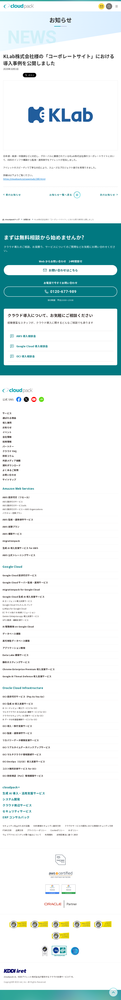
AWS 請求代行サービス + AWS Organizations (23, 509)
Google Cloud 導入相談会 (32, 346)
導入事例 (7, 423)
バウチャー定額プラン (12, 513)
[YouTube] (33, 399)
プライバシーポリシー (37, 830)
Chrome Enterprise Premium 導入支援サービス (29, 669)
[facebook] (18, 399)
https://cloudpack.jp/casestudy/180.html (24, 178)
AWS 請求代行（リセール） (17, 497)
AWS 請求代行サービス (13, 502)
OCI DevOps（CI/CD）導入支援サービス (24, 761)
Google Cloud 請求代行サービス (20, 575)
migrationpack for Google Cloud (21, 589)
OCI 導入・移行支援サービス (17, 726)
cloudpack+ (11, 787)
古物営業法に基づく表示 (67, 835)
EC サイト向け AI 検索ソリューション (19, 612)
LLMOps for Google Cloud (14, 609)
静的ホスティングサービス (16, 662)
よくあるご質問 (10, 470)
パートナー (8, 446)
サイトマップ (9, 479)
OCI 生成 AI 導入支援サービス (18, 703)
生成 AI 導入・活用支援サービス (24, 793)
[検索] (109, 6)
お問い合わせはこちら (63, 270)
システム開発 (11, 799)
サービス (7, 413)
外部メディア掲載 (11, 460)
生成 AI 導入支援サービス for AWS (20, 548)
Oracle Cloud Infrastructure (23, 687)
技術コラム (8, 456)
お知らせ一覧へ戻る (60, 194)
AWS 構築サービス (12, 533)
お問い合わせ (9, 475)
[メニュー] (116, 6)
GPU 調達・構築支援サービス (16, 620)
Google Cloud (12, 566)
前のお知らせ (13, 194)
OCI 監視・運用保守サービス (17, 733)
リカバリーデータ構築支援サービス (21, 740)
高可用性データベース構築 (16, 640)
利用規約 (49, 835)
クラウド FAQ (10, 451)
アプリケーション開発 (14, 647)
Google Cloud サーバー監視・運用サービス (25, 582)
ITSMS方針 (7, 830)
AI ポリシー (73, 830)
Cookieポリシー (57, 830)
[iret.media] (41, 399)
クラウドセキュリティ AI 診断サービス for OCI (23, 716)
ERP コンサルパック (16, 817)
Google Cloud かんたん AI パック (17, 605)
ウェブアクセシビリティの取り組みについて (22, 835)
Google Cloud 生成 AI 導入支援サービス (23, 596)
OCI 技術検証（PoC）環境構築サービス (23, 775)
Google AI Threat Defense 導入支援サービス (27, 676)
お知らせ (27, 219)
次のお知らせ (107, 194)
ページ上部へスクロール (117, 992)
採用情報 (7, 441)
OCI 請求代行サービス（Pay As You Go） (24, 696)
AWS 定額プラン (11, 526)
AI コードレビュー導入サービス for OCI (20, 708)
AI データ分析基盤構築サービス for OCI (20, 719)
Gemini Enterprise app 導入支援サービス (21, 616)
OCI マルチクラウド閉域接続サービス (22, 754)
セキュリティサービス (17, 811)
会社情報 (7, 437)
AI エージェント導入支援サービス (17, 601)
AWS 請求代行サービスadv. (15, 505)
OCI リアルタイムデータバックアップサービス (26, 747)
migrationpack (11, 540)
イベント (7, 432)
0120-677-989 (63, 291)
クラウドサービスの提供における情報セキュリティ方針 (89, 826)
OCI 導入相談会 (25, 356)
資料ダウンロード (12, 465)
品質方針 (19, 830)
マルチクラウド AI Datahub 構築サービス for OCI (24, 712)
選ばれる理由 (9, 418)
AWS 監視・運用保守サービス (18, 519)
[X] (26, 399)
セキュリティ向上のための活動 (16, 826)
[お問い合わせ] (101, 6)
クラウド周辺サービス (17, 805)
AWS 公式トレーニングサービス (19, 555)
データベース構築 (11, 633)
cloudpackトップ (12, 219)
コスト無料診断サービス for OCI (19, 768)
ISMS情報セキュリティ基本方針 (47, 826)
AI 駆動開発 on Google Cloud (18, 626)
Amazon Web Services (18, 488)
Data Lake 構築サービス (16, 655)
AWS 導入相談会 (26, 336)
